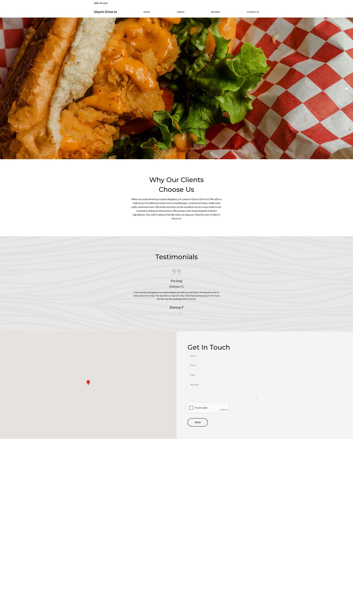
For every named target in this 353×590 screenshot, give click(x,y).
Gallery (180, 12)
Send (198, 422)
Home (147, 12)
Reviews (215, 12)
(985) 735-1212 (100, 3)
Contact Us (253, 12)
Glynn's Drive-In (105, 12)
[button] (88, 382)
